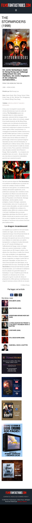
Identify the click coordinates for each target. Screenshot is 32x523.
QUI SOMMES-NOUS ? (22, 496)
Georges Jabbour (22, 501)
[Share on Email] (20, 295)
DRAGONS (5, 105)
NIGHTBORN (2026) (15, 308)
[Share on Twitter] (16, 295)
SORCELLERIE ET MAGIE (15, 103)
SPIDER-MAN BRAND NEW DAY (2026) (19, 316)
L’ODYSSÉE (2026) (15, 330)
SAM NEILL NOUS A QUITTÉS (18, 345)
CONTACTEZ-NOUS (9, 496)
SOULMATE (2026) (15, 301)
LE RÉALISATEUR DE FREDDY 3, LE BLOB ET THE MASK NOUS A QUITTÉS (19, 324)
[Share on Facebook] (11, 295)
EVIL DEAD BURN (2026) (17, 338)
